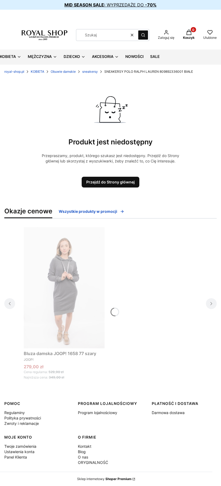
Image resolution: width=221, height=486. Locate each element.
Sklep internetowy (104, 479)
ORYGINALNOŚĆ (93, 462)
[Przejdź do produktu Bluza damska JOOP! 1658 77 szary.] (64, 287)
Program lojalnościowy (97, 412)
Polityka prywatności (22, 418)
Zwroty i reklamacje (21, 423)
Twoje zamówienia (20, 446)
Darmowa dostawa (168, 412)
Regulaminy (14, 412)
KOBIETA (37, 72)
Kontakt (84, 446)
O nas (83, 457)
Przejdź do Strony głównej (110, 182)
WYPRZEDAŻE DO (110, 5)
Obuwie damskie (63, 72)
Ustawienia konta (19, 451)
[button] (143, 35)
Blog (82, 451)
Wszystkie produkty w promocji (88, 211)
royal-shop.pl (14, 72)
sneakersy (90, 72)
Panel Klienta (15, 457)
